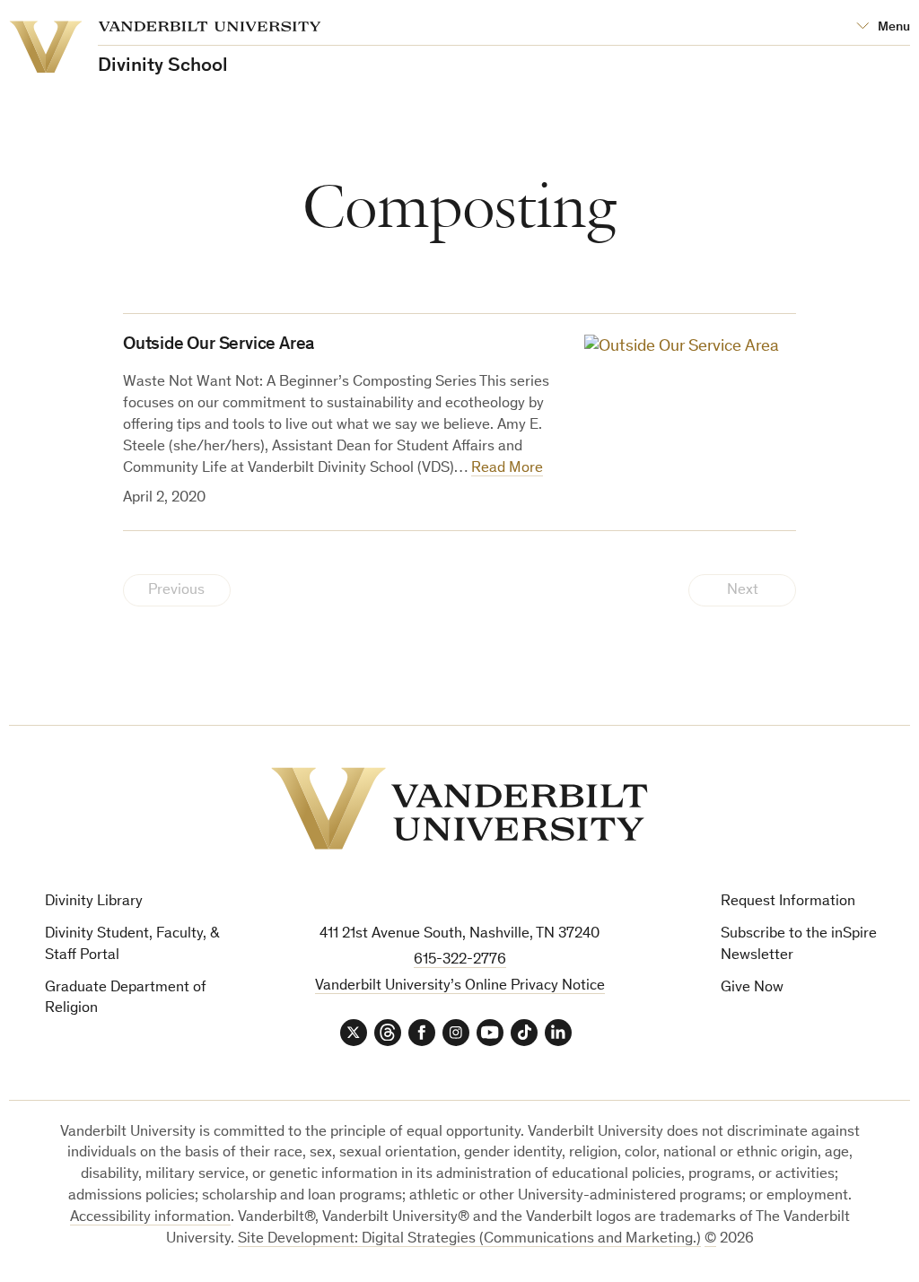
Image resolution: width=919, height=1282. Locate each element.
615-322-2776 (460, 960)
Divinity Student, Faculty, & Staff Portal (132, 945)
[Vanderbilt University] (459, 808)
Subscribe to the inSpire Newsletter (799, 945)
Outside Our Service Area (218, 345)
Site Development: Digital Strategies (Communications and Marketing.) (469, 1239)
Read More (507, 468)
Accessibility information (150, 1217)
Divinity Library (94, 902)
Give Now (752, 988)
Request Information (788, 902)
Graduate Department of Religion (125, 999)
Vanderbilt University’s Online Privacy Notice (460, 986)
